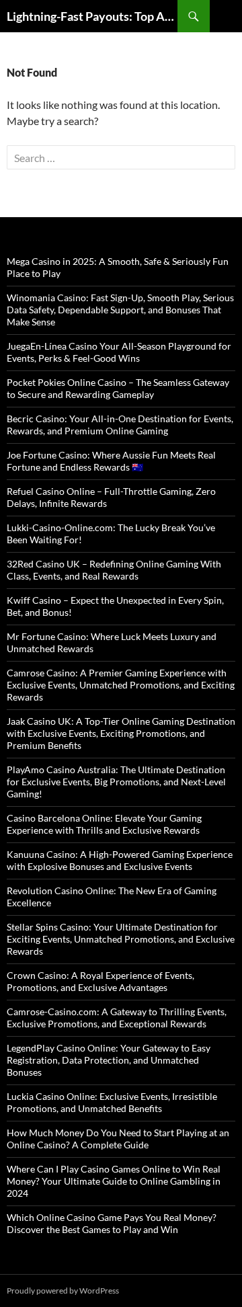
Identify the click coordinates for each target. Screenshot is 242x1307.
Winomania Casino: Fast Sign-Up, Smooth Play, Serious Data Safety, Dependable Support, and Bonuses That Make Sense (120, 309)
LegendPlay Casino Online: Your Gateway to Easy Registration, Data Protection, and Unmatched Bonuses (108, 1060)
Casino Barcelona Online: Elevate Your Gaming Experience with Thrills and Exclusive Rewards (104, 824)
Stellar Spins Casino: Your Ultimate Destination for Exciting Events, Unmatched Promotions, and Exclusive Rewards (121, 939)
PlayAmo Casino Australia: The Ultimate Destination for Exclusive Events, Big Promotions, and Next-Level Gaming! (116, 781)
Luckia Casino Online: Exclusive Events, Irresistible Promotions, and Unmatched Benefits (112, 1102)
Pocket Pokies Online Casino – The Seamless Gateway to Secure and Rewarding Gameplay (118, 388)
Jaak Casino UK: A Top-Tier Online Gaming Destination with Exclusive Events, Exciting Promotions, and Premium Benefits (121, 733)
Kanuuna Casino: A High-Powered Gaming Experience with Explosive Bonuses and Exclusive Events (120, 860)
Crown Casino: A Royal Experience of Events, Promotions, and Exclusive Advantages (100, 981)
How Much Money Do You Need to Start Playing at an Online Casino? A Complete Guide (118, 1138)
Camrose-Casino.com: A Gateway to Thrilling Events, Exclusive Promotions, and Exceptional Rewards (117, 1017)
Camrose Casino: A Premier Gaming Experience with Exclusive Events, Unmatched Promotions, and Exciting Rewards (121, 685)
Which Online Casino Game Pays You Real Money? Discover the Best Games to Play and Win (111, 1223)
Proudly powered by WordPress (63, 1290)
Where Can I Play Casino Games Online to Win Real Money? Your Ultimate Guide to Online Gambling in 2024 (113, 1181)
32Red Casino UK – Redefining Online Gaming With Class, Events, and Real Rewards (114, 570)
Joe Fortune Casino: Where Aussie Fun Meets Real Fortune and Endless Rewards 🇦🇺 (111, 461)
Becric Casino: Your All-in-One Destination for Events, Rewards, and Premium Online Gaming (120, 424)
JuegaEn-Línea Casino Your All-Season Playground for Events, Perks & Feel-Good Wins (119, 352)
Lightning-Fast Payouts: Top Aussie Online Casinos (92, 16)
